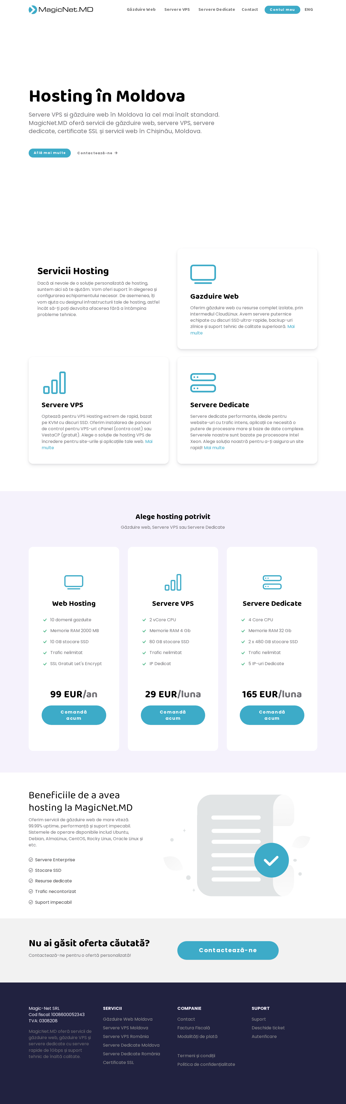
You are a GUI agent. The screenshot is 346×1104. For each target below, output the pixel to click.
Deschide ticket (268, 1028)
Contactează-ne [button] (94, 153)
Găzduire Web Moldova (127, 1019)
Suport (259, 1019)
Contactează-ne (228, 950)
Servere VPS (177, 10)
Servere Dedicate (216, 10)
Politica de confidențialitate (206, 1064)
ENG (309, 10)
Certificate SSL (118, 1062)
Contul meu (282, 9)
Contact (250, 10)
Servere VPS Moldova (125, 1028)
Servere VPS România (126, 1036)
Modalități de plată (197, 1036)
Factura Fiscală (193, 1028)
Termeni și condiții (196, 1056)
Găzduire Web (141, 10)
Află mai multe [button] (50, 152)
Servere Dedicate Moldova (131, 1045)
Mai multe (214, 448)
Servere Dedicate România (131, 1054)
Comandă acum (74, 715)
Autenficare (264, 1036)
